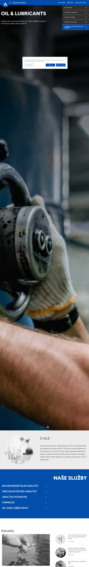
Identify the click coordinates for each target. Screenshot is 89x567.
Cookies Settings (29, 64)
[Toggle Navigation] (10, 3)
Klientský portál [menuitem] (81, 2)
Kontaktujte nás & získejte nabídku (73, 27)
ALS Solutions (68, 7)
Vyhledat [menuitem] (62, 2)
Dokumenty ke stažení (70, 22)
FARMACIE (8, 502)
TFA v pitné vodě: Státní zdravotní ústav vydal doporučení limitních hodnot (77, 536)
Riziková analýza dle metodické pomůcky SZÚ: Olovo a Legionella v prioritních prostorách (77, 550)
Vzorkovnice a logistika (70, 12)
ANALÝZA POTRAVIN (14, 496)
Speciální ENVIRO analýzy (19, 491)
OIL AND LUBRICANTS (15, 507)
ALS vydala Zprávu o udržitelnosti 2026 (77, 562)
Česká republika (19, 2)
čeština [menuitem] (71, 2)
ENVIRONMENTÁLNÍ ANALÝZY (20, 485)
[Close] (65, 58)
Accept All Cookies (61, 64)
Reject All (50, 64)
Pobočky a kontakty (69, 17)
